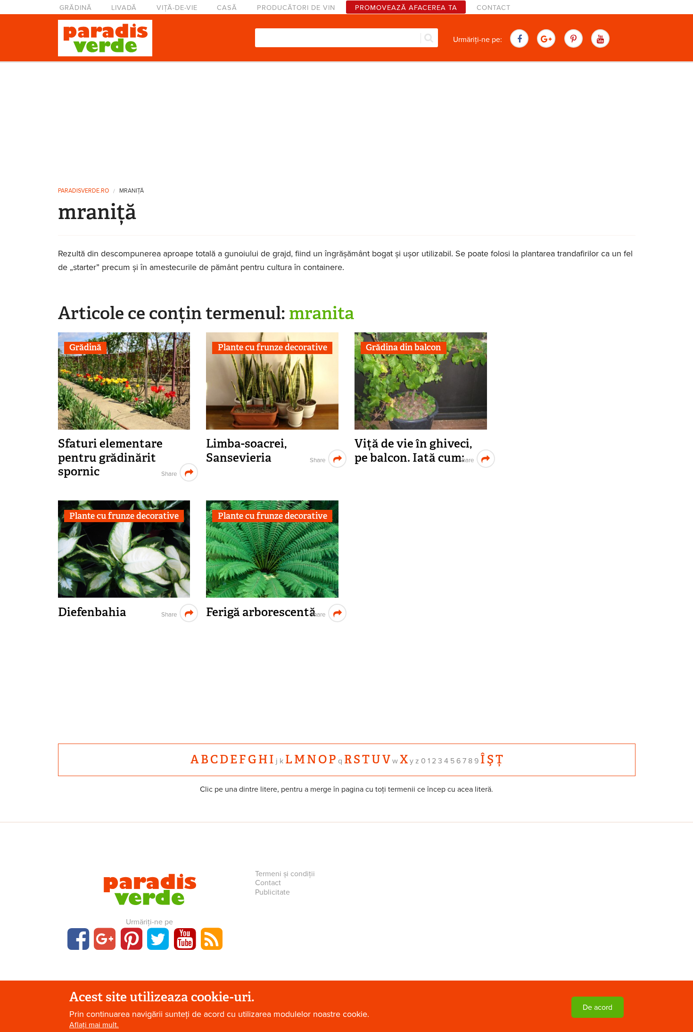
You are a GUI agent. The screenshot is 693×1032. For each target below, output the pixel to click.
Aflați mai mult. (94, 1025)
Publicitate (272, 892)
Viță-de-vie (177, 8)
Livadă (124, 8)
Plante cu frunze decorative (272, 347)
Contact (494, 8)
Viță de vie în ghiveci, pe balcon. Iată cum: (413, 450)
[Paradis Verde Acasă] (105, 38)
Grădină (75, 8)
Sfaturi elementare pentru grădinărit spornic (110, 457)
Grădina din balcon (403, 347)
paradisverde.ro (83, 191)
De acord (597, 1007)
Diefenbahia (92, 612)
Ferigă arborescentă (261, 612)
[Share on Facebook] (168, 472)
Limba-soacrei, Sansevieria (246, 450)
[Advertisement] (346, 120)
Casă (227, 8)
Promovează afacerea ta (406, 8)
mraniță (131, 191)
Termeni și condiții (285, 874)
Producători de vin (296, 8)
